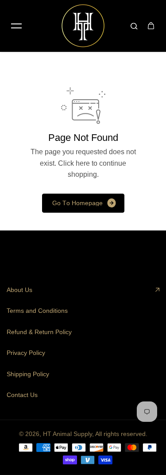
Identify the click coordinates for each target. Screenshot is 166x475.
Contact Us (22, 394)
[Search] (134, 25)
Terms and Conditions (37, 310)
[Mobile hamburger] (16, 25)
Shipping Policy (28, 374)
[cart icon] (151, 25)
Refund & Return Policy (39, 331)
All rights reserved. (121, 433)
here (83, 163)
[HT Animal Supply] (83, 25)
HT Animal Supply (67, 433)
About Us (19, 289)
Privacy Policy (26, 352)
